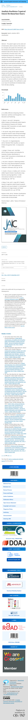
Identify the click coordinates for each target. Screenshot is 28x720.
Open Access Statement (9, 502)
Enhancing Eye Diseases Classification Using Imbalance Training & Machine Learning (15, 447)
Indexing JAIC (7, 518)
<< (2, 455)
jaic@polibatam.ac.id (12, 693)
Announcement (7, 515)
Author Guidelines (8, 496)
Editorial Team (7, 483)
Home (3, 5)
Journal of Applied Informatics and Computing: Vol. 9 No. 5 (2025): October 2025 (14, 344)
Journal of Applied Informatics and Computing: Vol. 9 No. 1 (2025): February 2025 (15, 382)
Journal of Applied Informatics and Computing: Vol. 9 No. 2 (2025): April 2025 (15, 432)
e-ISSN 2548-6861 (14, 467)
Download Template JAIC (14, 559)
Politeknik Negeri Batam (17, 686)
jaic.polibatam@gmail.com (10, 694)
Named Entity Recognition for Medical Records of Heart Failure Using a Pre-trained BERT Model (15, 429)
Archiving (6, 512)
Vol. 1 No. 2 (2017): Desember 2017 (9, 6)
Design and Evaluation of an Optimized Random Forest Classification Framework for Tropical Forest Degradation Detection (15, 366)
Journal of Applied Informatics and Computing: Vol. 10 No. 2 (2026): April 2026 (14, 371)
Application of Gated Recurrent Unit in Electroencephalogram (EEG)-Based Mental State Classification (15, 379)
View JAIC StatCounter (14, 615)
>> (11, 455)
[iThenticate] (14, 578)
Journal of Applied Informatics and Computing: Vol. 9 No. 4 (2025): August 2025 (15, 450)
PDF (5, 247)
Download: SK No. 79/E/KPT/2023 (14, 538)
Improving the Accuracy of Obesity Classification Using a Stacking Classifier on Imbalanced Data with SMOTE (15, 389)
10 (8, 455)
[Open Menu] (1, 1)
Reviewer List (7, 486)
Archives (8, 5)
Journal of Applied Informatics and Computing (15, 1)
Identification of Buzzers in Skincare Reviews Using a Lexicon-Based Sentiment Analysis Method (14, 417)
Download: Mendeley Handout (14, 590)
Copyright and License (9, 506)
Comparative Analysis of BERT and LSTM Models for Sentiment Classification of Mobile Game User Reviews (15, 352)
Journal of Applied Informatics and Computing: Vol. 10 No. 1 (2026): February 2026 (15, 355)
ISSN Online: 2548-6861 (14, 642)
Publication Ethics (8, 499)
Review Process (7, 490)
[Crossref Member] (14, 672)
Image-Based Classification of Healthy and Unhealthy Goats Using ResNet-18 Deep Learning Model (15, 341)
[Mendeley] (14, 587)
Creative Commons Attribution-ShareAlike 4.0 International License (12, 701)
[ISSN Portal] (14, 629)
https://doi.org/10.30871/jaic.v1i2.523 (14, 29)
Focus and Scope (8, 493)
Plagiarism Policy (8, 509)
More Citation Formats (8, 267)
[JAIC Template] (14, 556)
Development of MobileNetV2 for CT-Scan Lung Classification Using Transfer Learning (15, 438)
